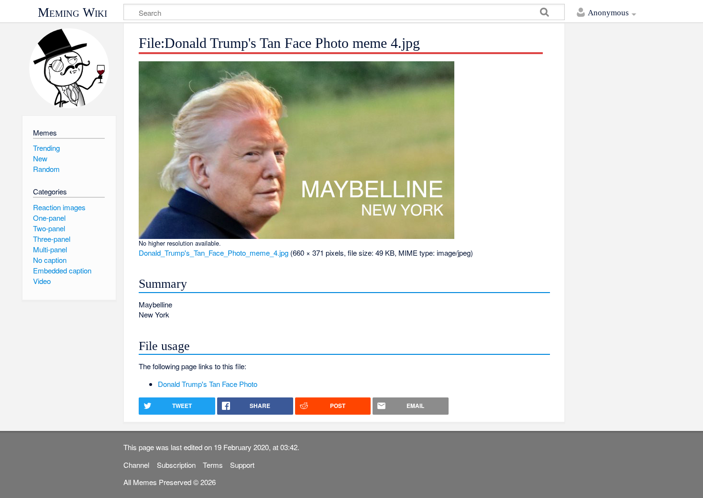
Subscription (176, 465)
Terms (213, 465)
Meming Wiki (72, 12)
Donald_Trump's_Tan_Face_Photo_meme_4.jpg (213, 253)
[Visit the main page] (69, 68)
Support (242, 465)
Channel (136, 465)
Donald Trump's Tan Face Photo (207, 384)
